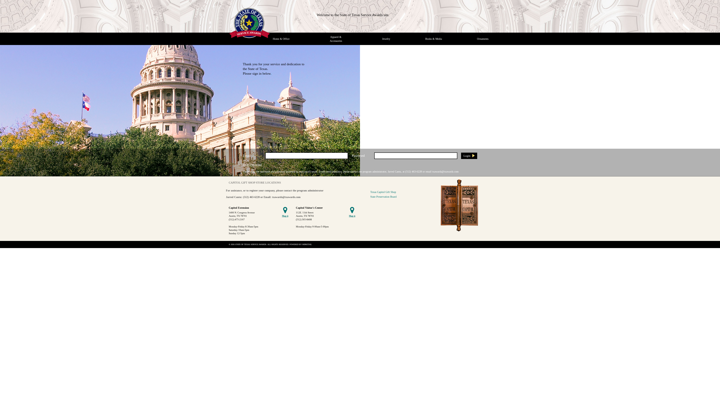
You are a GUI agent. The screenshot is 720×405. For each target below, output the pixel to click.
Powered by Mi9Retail (301, 244)
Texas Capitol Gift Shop (383, 192)
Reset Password (252, 164)
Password (358, 156)
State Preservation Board (383, 196)
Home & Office (281, 38)
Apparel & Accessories (336, 38)
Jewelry (386, 38)
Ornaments (482, 38)
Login (467, 155)
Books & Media (433, 38)
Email (247, 156)
